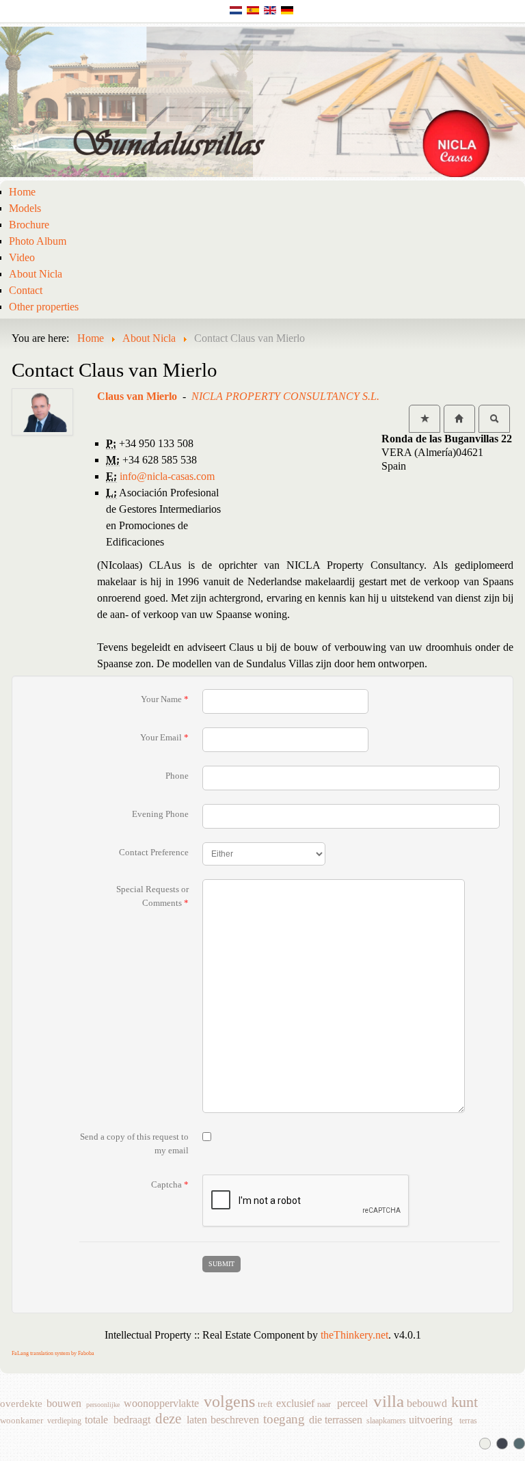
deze (168, 1419)
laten (197, 1420)
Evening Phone (160, 814)
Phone (177, 775)
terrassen (343, 1420)
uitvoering (431, 1420)
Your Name (165, 699)
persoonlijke (103, 1404)
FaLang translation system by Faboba (53, 1353)
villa (388, 1403)
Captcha (170, 1184)
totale (96, 1420)
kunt (464, 1403)
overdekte (21, 1404)
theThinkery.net (354, 1335)
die (315, 1420)
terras (468, 1420)
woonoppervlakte (161, 1404)
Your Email (164, 737)
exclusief (295, 1404)
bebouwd (427, 1404)
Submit (221, 1264)
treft (265, 1404)
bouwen (63, 1404)
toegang (284, 1420)
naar (324, 1404)
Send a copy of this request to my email (134, 1143)
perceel (352, 1404)
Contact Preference (154, 852)
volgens (229, 1403)
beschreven (235, 1420)
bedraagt (131, 1420)
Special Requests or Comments (152, 896)
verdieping (64, 1420)
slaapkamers (386, 1420)
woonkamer (21, 1420)
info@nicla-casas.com (167, 476)
